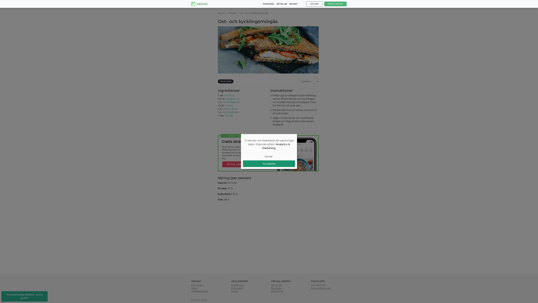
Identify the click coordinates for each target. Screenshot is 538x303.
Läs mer (314, 4)
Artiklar (281, 4)
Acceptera (269, 163)
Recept (293, 4)
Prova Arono (335, 4)
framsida (268, 4)
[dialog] (269, 151)
